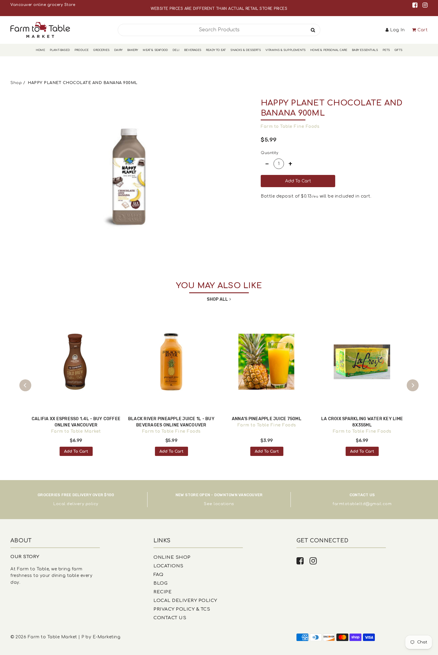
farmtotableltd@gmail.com (362, 504)
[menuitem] (40, 50)
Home (40, 50)
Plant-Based (60, 50)
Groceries (101, 50)
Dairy (118, 50)
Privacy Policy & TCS (181, 609)
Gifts (398, 50)
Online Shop (172, 557)
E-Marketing (107, 637)
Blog (160, 583)
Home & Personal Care (328, 50)
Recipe (162, 592)
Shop (16, 83)
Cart (422, 30)
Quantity (269, 153)
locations (224, 504)
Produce (81, 50)
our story (24, 556)
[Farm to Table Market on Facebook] (416, 5)
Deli (176, 50)
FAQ (158, 574)
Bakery (132, 50)
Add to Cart (76, 451)
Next (413, 385)
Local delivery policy (75, 504)
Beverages (192, 50)
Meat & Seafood (155, 50)
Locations (168, 566)
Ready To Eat (216, 50)
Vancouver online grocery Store (42, 5)
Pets (386, 50)
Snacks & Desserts (245, 50)
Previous (25, 385)
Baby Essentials (365, 50)
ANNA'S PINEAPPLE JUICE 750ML (267, 418)
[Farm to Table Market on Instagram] (425, 5)
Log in (397, 30)
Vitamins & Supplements (285, 50)
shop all (217, 299)
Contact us (169, 617)
